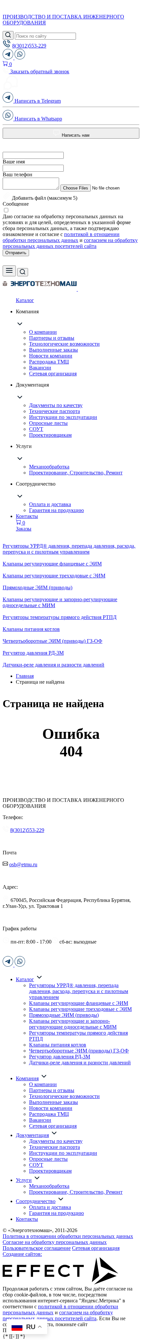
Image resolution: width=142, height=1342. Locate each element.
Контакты (27, 516)
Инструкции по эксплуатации (63, 417)
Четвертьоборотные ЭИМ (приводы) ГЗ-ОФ (79, 1050)
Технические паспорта (54, 411)
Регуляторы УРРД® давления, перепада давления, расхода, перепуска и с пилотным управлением (78, 991)
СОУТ (36, 429)
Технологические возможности (64, 344)
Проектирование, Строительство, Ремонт (76, 472)
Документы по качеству (56, 405)
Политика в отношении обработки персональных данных (68, 1236)
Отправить (15, 252)
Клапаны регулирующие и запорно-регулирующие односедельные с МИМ (73, 1024)
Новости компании (50, 356)
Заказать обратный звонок (39, 71)
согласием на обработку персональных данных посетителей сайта (70, 243)
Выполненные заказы (53, 350)
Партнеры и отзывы (51, 338)
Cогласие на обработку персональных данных (55, 1242)
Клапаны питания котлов (57, 1045)
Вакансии (40, 367)
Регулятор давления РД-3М (59, 1056)
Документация (32, 1135)
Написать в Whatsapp (37, 118)
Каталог (25, 300)
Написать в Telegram (37, 101)
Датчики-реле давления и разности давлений (80, 1062)
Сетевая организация (53, 373)
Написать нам (74, 135)
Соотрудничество (35, 1201)
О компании (43, 332)
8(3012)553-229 (29, 46)
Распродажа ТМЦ (49, 361)
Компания (27, 1078)
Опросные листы (48, 423)
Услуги (24, 1180)
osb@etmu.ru (23, 864)
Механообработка (49, 466)
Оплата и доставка (50, 504)
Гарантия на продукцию (56, 510)
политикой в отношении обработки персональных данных (61, 237)
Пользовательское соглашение (37, 1248)
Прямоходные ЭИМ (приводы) (64, 1015)
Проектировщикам (50, 435)
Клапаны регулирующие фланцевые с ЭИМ (78, 1003)
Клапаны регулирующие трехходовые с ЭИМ (80, 1009)
